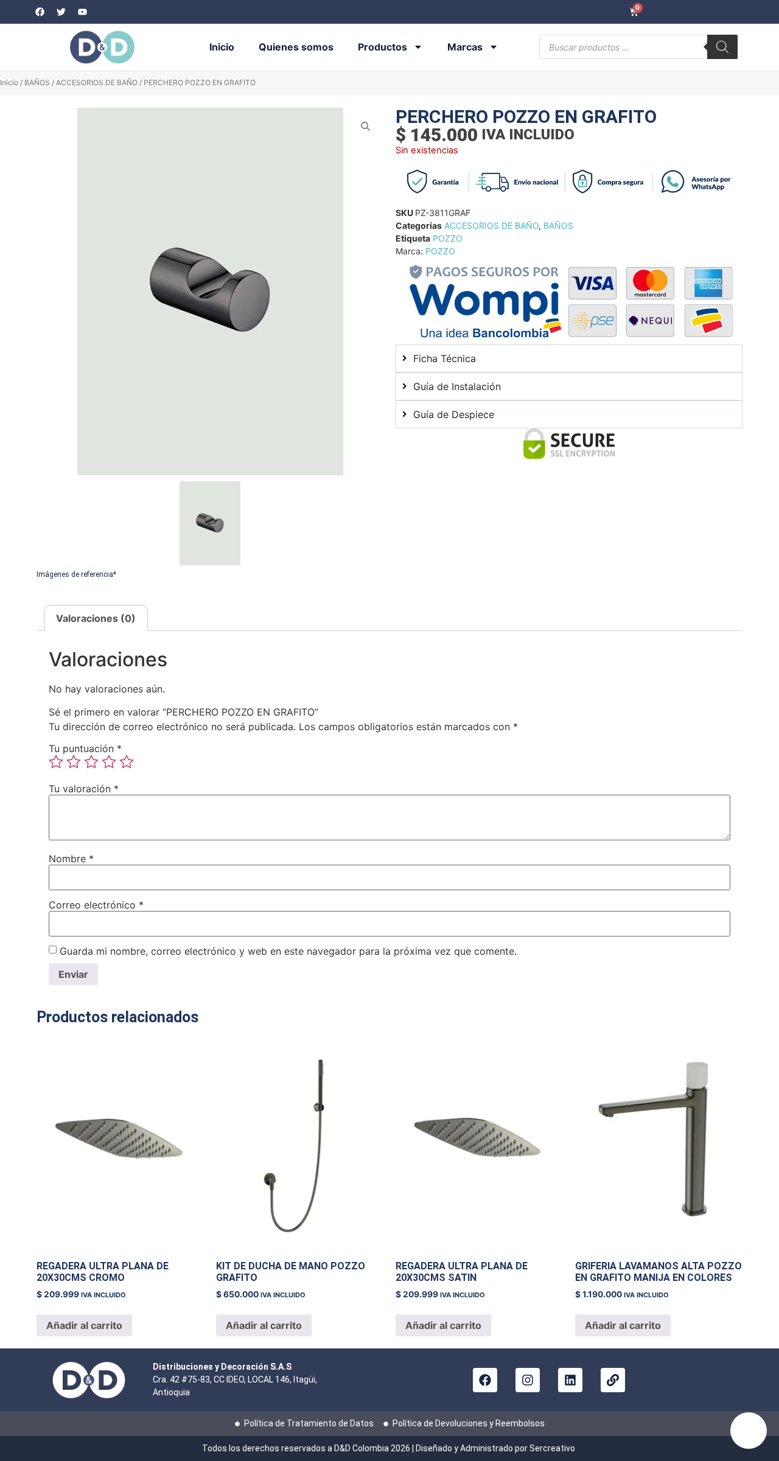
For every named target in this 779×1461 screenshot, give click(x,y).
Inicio (221, 47)
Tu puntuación (85, 748)
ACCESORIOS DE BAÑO (97, 82)
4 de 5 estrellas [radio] (109, 762)
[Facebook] (485, 1380)
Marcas (465, 47)
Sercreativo (553, 1448)
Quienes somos (296, 47)
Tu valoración (84, 788)
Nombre (71, 858)
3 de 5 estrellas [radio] (91, 762)
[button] (748, 1430)
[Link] (613, 1380)
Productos (382, 47)
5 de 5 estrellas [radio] (126, 762)
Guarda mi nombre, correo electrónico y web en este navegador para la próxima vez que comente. (288, 951)
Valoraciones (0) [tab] (96, 618)
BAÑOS (37, 82)
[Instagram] (527, 1380)
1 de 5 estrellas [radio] (56, 762)
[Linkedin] (570, 1380)
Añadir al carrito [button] (84, 1325)
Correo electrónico (96, 905)
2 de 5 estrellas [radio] (73, 762)
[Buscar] (722, 47)
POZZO (448, 238)
